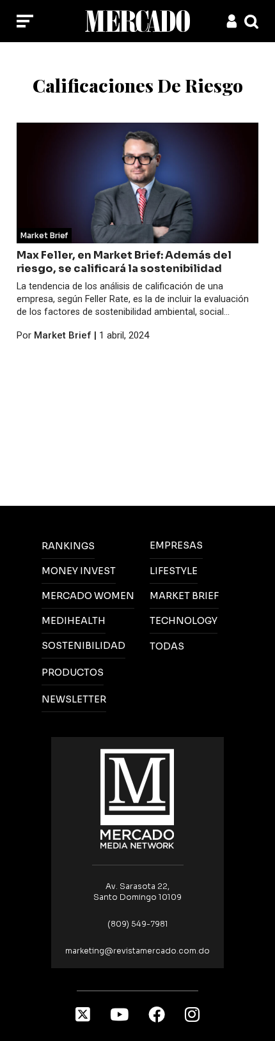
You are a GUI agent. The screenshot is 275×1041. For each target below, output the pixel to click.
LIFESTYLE (174, 571)
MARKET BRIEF (184, 596)
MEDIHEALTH (74, 621)
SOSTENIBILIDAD (83, 645)
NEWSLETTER (74, 699)
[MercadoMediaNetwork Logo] (137, 798)
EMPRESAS (176, 545)
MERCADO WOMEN (88, 596)
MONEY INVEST (79, 571)
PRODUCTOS (73, 672)
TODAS (167, 646)
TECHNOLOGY (183, 621)
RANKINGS (68, 546)
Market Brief (44, 235)
